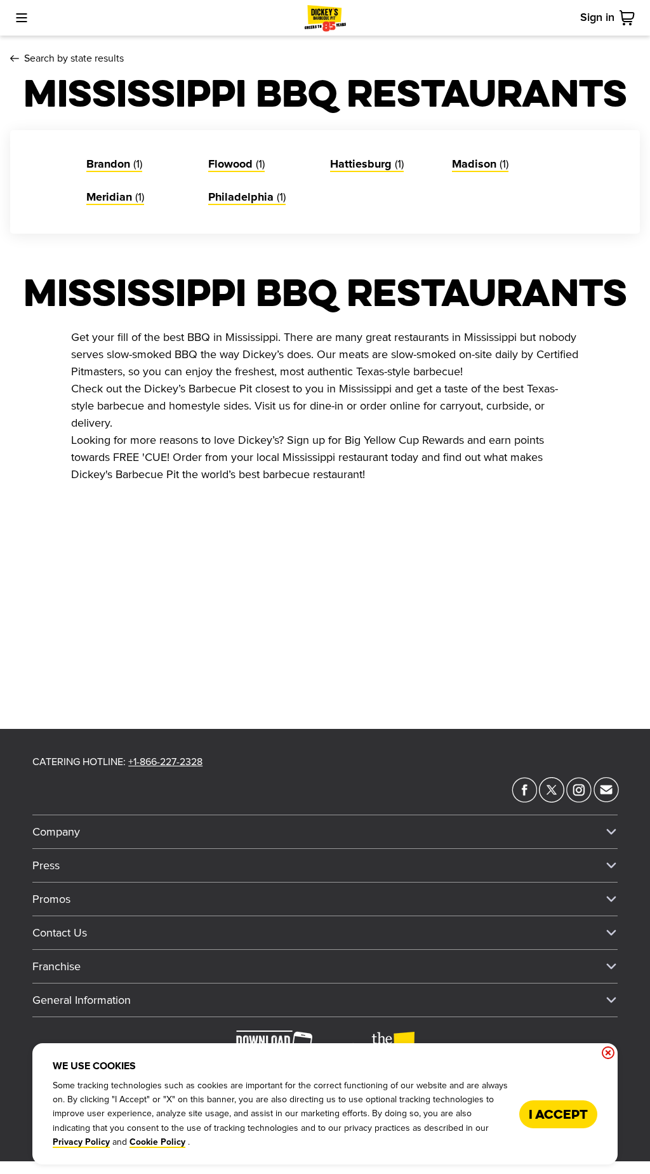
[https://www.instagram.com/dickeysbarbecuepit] (579, 799)
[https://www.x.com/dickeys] (551, 799)
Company (56, 832)
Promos (51, 899)
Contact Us (59, 933)
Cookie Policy (157, 1142)
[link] (630, 17)
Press (46, 865)
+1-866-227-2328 (165, 762)
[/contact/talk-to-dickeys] (606, 799)
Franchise (56, 966)
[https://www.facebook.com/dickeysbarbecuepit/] (524, 799)
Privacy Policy (81, 1142)
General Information (81, 1000)
